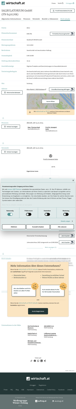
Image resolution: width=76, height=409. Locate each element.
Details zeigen (65, 221)
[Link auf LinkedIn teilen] (41, 361)
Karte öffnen (51, 101)
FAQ (11, 390)
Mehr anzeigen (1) (50, 247)
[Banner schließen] (73, 180)
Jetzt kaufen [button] (65, 236)
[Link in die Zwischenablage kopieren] (31, 361)
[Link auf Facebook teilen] (35, 361)
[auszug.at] (57, 402)
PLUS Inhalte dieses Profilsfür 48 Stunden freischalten (53, 289)
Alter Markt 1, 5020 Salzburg (36, 89)
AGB (23, 390)
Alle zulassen (62, 227)
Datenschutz (40, 390)
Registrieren (42, 385)
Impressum (30, 390)
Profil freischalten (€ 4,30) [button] (63, 11)
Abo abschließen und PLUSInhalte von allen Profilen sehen (25, 289)
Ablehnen (14, 227)
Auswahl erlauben (38, 227)
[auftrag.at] (40, 401)
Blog (17, 390)
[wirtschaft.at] (13, 3)
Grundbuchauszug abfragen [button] (60, 89)
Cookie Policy (51, 390)
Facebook (61, 390)
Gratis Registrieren (38, 311)
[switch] (28, 214)
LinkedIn (69, 390)
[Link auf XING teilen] (45, 361)
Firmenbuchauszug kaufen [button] (61, 34)
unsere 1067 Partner (14, 189)
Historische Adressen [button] (13, 92)
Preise (6, 390)
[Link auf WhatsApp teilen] (38, 361)
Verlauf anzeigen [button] (12, 127)
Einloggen (33, 385)
